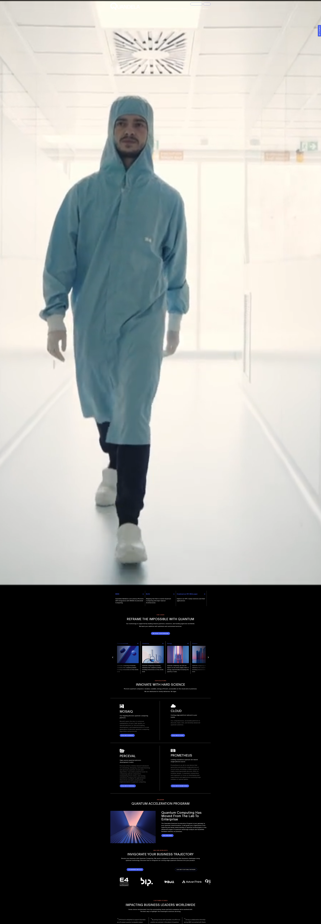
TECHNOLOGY (195, 8)
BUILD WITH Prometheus (180, 786)
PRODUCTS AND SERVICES (171, 8)
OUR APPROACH (116, 306)
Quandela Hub (196, 4)
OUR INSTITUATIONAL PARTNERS (186, 869)
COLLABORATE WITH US (135, 869)
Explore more (167, 835)
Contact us (319, 30)
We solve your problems (161, 633)
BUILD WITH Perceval (127, 786)
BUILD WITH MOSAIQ (127, 735)
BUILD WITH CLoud (177, 735)
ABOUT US (205, 8)
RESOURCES (184, 8)
